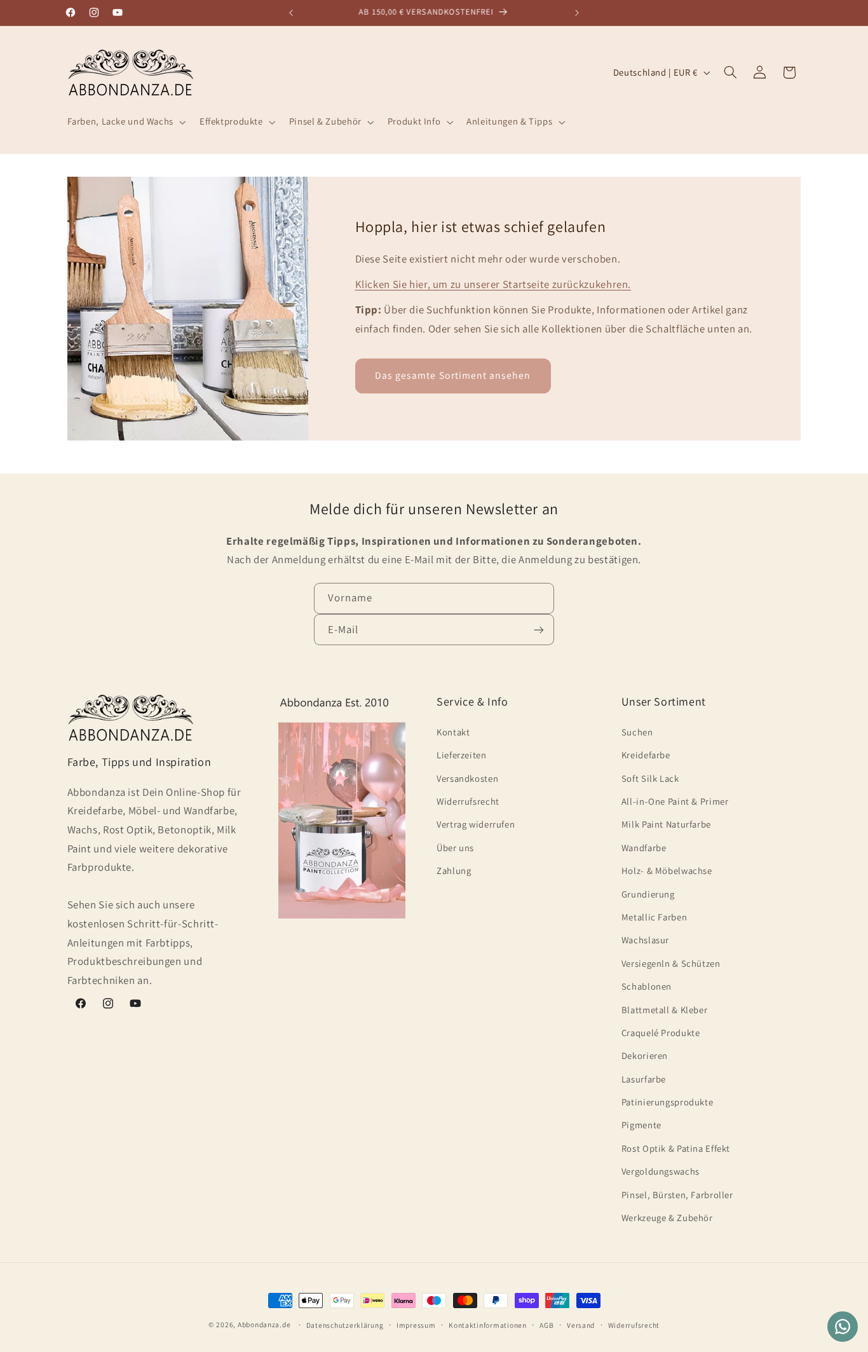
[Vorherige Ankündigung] (291, 12)
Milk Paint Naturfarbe (666, 824)
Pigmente (641, 1125)
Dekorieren (644, 1055)
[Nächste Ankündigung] (577, 12)
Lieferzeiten (462, 755)
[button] (125, 122)
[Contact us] (842, 1326)
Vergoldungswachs (660, 1171)
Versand (581, 1325)
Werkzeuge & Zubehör (667, 1217)
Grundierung (648, 893)
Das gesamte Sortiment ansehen (453, 375)
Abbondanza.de (264, 1324)
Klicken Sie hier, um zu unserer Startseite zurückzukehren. (493, 284)
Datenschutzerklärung (345, 1325)
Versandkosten (467, 778)
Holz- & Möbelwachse (666, 870)
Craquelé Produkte (660, 1032)
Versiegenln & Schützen (671, 963)
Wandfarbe (644, 847)
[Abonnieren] (538, 630)
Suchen (637, 731)
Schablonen (646, 986)
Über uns (455, 847)
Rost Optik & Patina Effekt (675, 1148)
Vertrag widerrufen (476, 824)
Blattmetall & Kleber (664, 1009)
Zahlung (454, 870)
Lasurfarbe (643, 1078)
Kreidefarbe (645, 755)
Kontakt (453, 731)
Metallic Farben (654, 916)
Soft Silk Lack (650, 778)
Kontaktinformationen (488, 1325)
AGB (546, 1325)
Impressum (416, 1325)
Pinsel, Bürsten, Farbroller (677, 1194)
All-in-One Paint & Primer (675, 801)
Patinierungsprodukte (667, 1101)
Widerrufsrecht (468, 801)
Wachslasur (645, 940)
